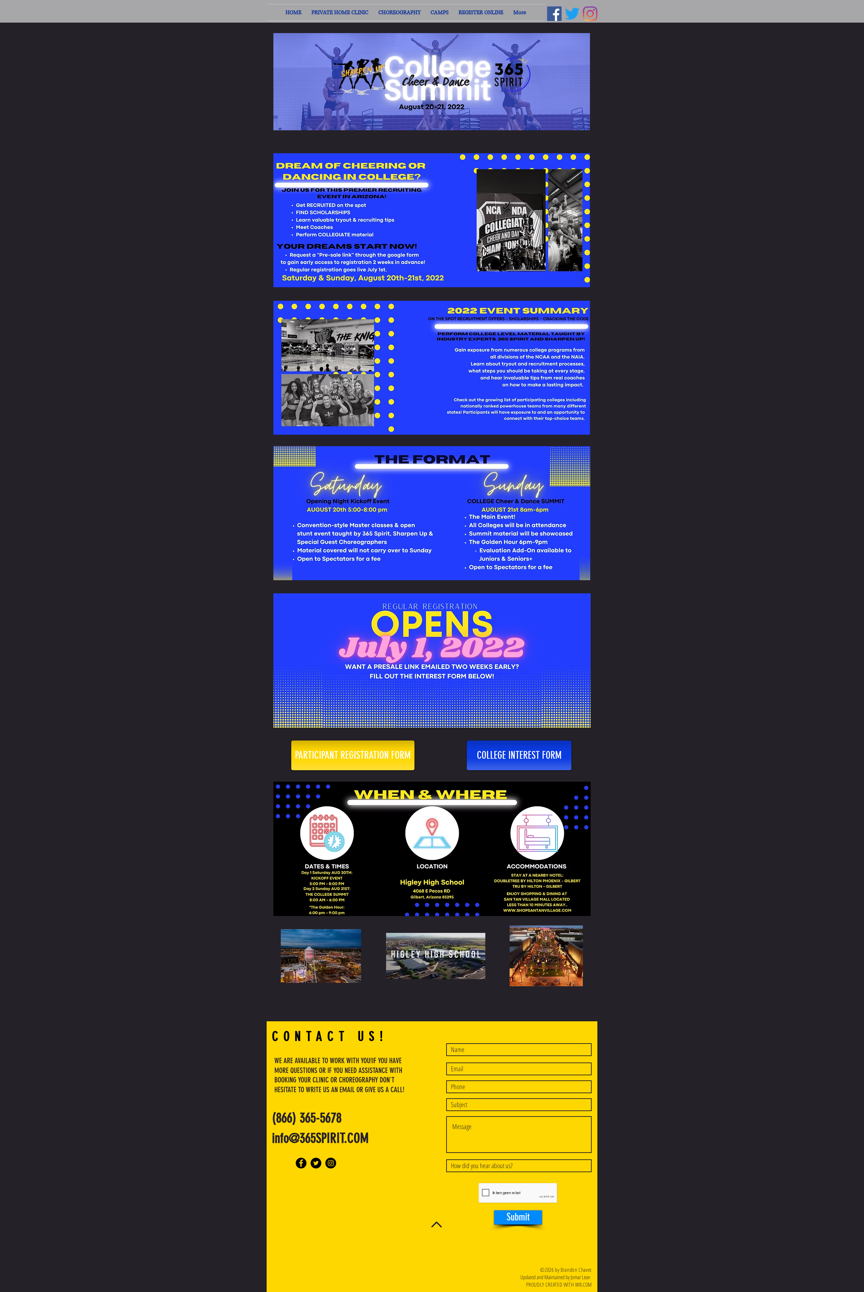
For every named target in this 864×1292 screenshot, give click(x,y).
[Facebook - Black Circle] (301, 1163)
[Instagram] (590, 13)
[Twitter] (572, 13)
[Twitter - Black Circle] (315, 1163)
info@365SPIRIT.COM (320, 1138)
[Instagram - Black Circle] (330, 1163)
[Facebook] (554, 13)
